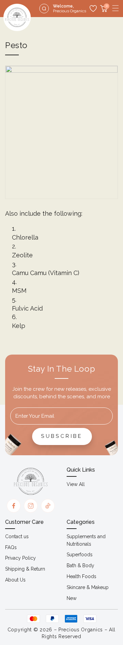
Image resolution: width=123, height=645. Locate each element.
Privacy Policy (20, 558)
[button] (115, 8)
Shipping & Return (25, 569)
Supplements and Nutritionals (86, 540)
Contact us (17, 536)
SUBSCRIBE (62, 436)
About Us (15, 580)
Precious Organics (80, 629)
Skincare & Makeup (88, 587)
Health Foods (81, 576)
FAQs (11, 547)
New (72, 598)
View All (76, 484)
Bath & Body (80, 565)
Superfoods (80, 554)
